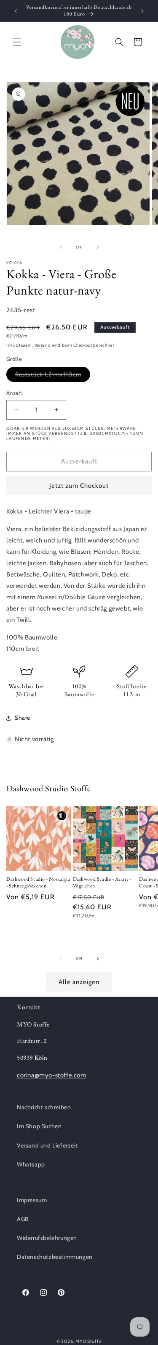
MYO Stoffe (88, 1341)
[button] (17, 42)
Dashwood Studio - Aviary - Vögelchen (102, 882)
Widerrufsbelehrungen (47, 1238)
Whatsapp (31, 1164)
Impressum (32, 1200)
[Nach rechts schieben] (97, 247)
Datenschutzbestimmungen (55, 1257)
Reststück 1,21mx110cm (52, 376)
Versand (43, 345)
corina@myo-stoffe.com (51, 1075)
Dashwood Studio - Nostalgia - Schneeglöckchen (38, 882)
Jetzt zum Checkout (79, 486)
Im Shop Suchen (39, 1126)
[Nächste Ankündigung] (142, 11)
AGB (23, 1219)
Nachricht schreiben (44, 1107)
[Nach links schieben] (60, 247)
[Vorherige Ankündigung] (15, 11)
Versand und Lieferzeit (47, 1145)
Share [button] (22, 717)
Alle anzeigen (79, 982)
